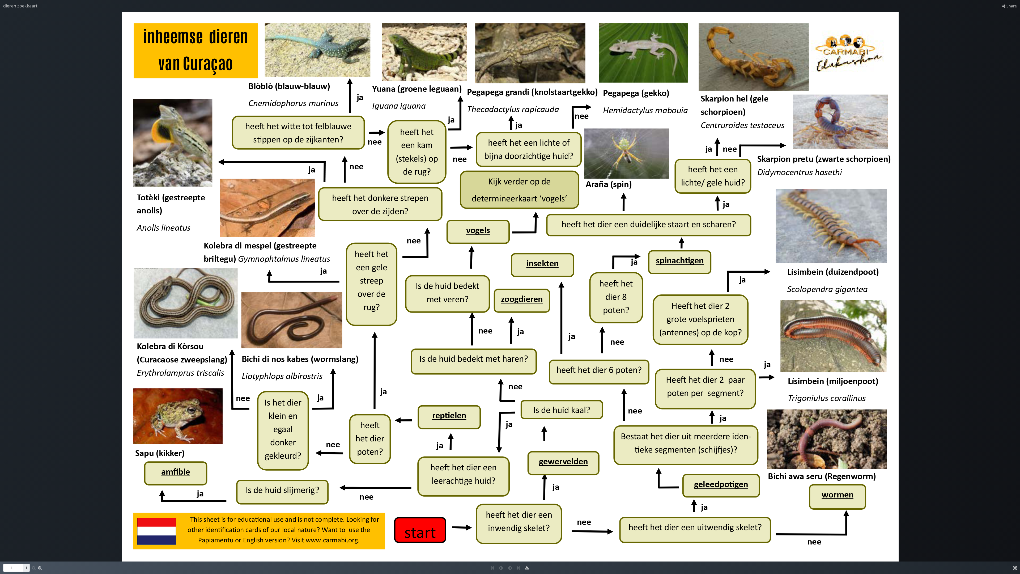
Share (1011, 6)
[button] (40, 568)
